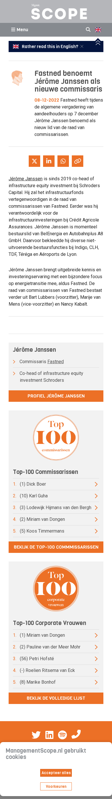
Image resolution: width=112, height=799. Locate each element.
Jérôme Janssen (26, 178)
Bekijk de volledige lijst (56, 698)
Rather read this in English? (50, 47)
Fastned (55, 361)
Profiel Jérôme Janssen (56, 396)
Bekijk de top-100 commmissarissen (56, 547)
